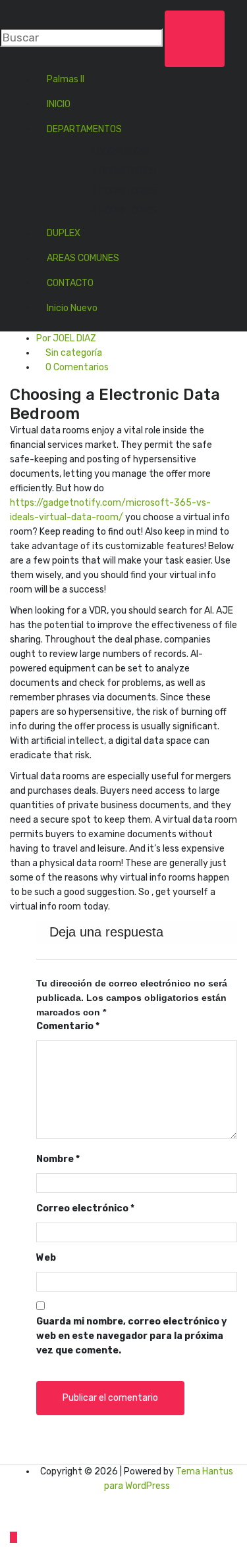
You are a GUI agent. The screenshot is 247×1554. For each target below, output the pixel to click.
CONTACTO (70, 283)
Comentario (67, 1026)
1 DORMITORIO (120, 151)
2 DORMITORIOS (124, 171)
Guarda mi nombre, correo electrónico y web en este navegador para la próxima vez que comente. (131, 1336)
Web (46, 1257)
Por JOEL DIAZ (66, 338)
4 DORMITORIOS (124, 210)
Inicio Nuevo (72, 308)
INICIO (58, 104)
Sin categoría (73, 352)
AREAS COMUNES (83, 258)
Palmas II (65, 79)
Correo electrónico (85, 1208)
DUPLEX (63, 233)
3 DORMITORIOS (124, 191)
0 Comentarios (76, 367)
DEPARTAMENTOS (84, 129)
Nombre (58, 1159)
